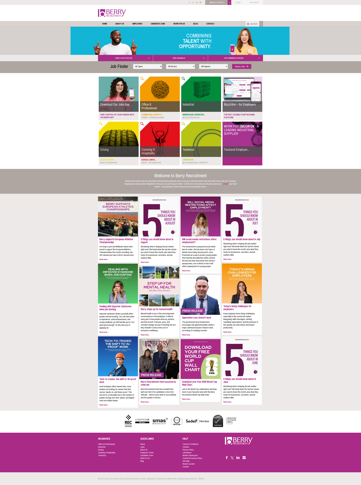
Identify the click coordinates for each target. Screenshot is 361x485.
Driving (101, 450)
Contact (210, 24)
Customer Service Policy (192, 458)
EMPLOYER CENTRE (124, 58)
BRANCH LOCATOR (216, 2)
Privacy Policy (188, 450)
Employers (137, 24)
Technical (102, 455)
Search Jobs (240, 67)
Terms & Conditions (190, 444)
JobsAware (187, 453)
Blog (195, 24)
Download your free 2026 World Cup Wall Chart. (199, 383)
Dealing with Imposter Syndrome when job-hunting (115, 308)
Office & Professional (106, 444)
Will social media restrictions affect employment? (199, 241)
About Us (119, 24)
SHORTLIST (253, 24)
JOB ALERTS (254, 2)
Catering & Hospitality (106, 453)
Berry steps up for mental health (156, 309)
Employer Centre (147, 453)
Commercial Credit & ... (152, 115)
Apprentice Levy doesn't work (196, 317)
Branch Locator (189, 464)
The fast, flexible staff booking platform (239, 116)
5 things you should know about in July (241, 239)
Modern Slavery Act (190, 455)
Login (142, 447)
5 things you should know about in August (157, 241)
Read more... (104, 259)
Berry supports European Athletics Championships (116, 241)
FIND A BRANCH (179, 58)
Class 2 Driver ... (108, 160)
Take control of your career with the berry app (117, 116)
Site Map (186, 461)
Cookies (186, 447)
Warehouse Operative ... (194, 115)
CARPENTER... (189, 160)
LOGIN (238, 2)
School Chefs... (148, 160)
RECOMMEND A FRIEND (234, 58)
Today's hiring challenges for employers (237, 308)
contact (226, 184)
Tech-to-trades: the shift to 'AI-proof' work (117, 380)
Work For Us (179, 24)
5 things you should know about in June (239, 380)
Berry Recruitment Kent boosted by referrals (158, 383)
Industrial (101, 447)
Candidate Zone (158, 24)
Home (104, 24)
